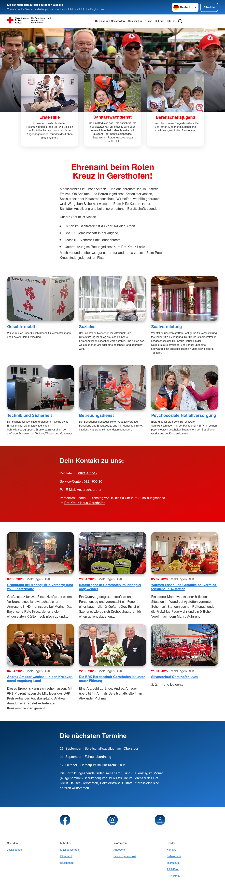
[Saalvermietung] (184, 298)
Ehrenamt (66, 856)
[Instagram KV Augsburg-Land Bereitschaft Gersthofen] (112, 820)
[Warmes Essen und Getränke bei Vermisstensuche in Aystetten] (184, 553)
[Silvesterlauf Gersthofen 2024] (184, 645)
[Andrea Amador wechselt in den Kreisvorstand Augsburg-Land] (40, 645)
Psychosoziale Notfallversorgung (183, 415)
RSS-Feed (173, 869)
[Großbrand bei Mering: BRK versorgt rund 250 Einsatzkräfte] (40, 553)
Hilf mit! (159, 21)
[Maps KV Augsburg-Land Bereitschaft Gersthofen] (160, 820)
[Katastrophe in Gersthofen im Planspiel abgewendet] (112, 553)
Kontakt (171, 849)
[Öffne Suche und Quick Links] (180, 21)
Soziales (87, 326)
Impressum (173, 863)
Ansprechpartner (89, 489)
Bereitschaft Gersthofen (110, 21)
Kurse (148, 21)
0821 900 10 (93, 481)
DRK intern (173, 876)
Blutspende (67, 863)
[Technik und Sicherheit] (40, 387)
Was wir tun (134, 21)
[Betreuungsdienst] (112, 387)
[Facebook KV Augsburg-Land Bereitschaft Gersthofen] (65, 820)
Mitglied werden (69, 849)
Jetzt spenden (15, 849)
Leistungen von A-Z (124, 856)
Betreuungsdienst (96, 415)
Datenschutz (174, 856)
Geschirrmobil (21, 326)
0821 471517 (87, 473)
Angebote (119, 849)
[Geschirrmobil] (40, 298)
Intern (170, 21)
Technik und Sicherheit (29, 415)
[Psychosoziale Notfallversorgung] (184, 387)
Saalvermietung (166, 326)
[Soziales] (112, 298)
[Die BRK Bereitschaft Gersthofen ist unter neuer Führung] (112, 645)
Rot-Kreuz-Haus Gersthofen (84, 502)
